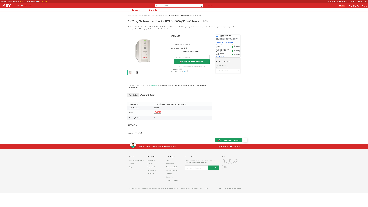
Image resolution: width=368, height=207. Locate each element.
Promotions (331, 1)
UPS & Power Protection (159, 15)
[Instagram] (224, 169)
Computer (136, 10)
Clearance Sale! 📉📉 (32, 1)
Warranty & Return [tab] (147, 95)
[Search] (200, 6)
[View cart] (362, 6)
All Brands (150, 173)
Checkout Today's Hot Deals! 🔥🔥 (12, 1)
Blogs (360, 1)
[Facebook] (225, 163)
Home (129, 15)
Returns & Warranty (172, 170)
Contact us (236, 146)
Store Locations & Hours (136, 160)
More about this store (221, 56)
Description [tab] (133, 95)
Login (351, 6)
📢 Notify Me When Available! (192, 61)
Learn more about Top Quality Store (225, 42)
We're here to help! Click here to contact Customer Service (157, 146)
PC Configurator (342, 1)
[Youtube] (236, 163)
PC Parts (135, 15)
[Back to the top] (245, 140)
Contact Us (169, 177)
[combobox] (179, 5)
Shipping (169, 173)
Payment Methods (171, 167)
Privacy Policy (236, 188)
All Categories (151, 170)
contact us (153, 85)
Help (365, 1)
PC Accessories (145, 15)
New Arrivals (151, 167)
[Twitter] (230, 163)
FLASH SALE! (43, 1)
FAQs (167, 160)
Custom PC (352, 1)
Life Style (153, 10)
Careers (210, 6)
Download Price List (172, 180)
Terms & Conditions (199, 64)
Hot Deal (150, 163)
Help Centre (170, 163)
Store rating (219, 45)
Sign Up (356, 6)
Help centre (224, 146)
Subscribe (214, 168)
